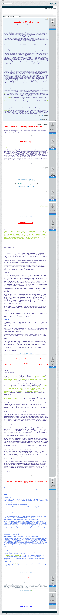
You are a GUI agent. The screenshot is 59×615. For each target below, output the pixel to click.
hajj (41, 119)
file (40, 119)
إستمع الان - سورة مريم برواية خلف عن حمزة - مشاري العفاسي (26, 179)
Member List (50, 8)
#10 (4, 576)
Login (3, 0)
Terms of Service (9, 611)
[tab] (54, 15)
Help (20, 611)
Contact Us (17, 611)
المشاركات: (53, 26)
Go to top (4, 611)
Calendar (46, 8)
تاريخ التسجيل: (53, 25)
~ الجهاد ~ (42, 115)
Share (52, 148)
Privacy (14, 611)
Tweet (52, 29)
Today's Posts (54, 8)
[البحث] (3, 3)
